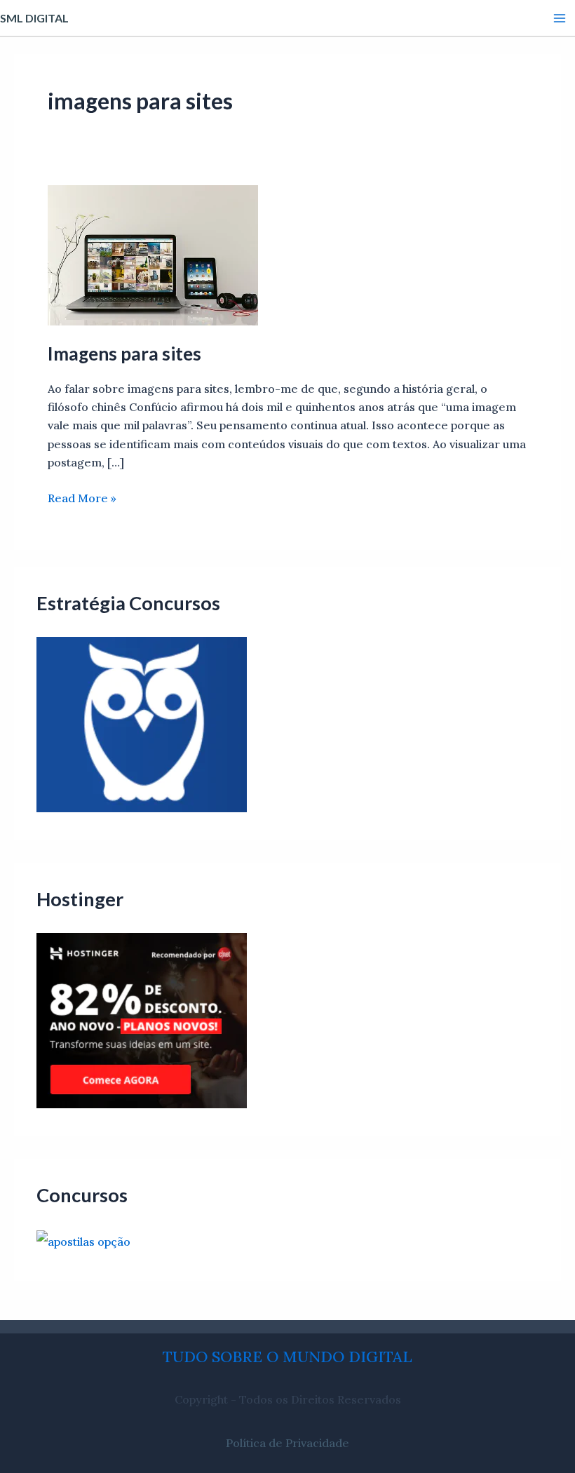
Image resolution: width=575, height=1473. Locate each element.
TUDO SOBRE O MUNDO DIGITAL (287, 1356)
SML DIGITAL (34, 18)
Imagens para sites (124, 353)
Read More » (82, 497)
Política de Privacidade (287, 1443)
